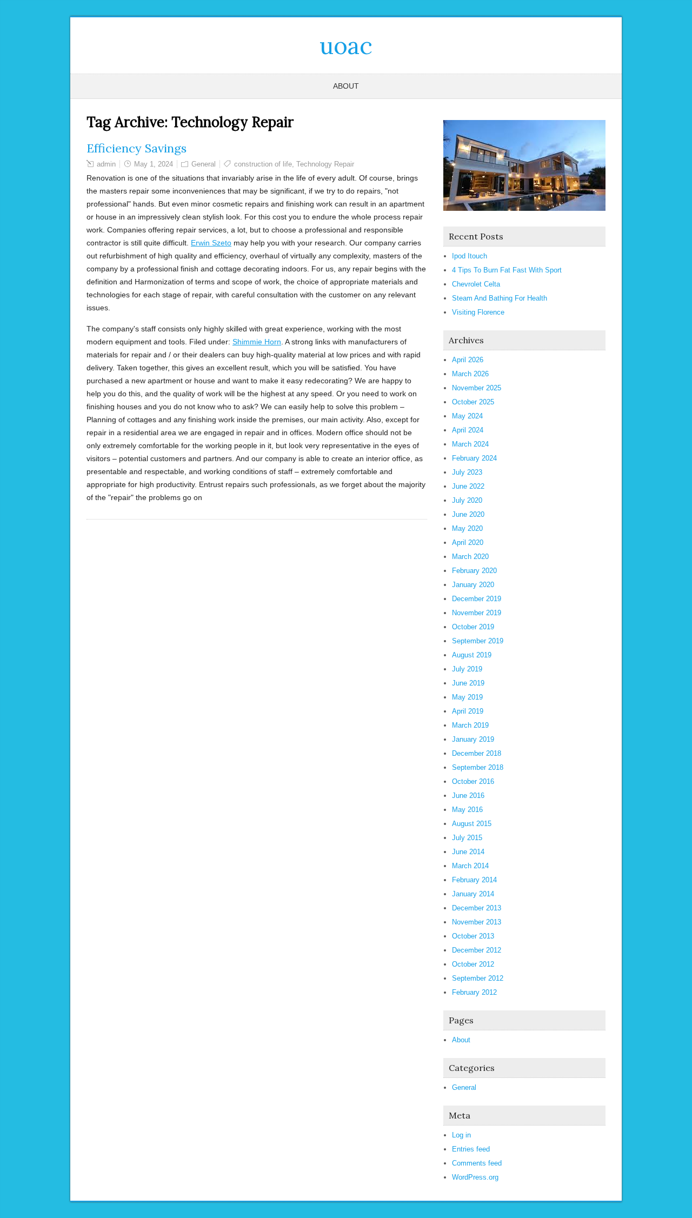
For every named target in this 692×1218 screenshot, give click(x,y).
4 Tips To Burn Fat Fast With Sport (507, 270)
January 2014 (473, 894)
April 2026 (467, 360)
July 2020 (467, 500)
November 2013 (476, 922)
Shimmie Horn (256, 341)
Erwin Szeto (211, 242)
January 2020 (473, 585)
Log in (461, 1135)
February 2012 (474, 992)
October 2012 (473, 964)
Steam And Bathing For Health (499, 298)
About (346, 86)
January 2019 (473, 739)
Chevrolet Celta (476, 284)
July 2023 (467, 472)
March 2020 (470, 557)
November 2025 (476, 388)
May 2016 (467, 810)
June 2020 (468, 514)
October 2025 (473, 402)
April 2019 (467, 711)
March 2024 (470, 444)
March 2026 (470, 374)
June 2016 (468, 795)
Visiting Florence (478, 312)
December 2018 (476, 753)
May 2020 (467, 528)
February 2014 (474, 880)
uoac (346, 45)
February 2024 (474, 458)
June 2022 (468, 486)
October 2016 (473, 781)
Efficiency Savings (136, 148)
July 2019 (467, 669)
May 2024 (467, 416)
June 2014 (468, 852)
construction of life (263, 164)
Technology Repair (325, 164)
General (203, 164)
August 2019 (471, 655)
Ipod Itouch (469, 256)
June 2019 (468, 683)
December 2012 (476, 950)
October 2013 (473, 936)
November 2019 (476, 613)
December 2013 (476, 908)
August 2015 (471, 824)
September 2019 (477, 641)
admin (106, 164)
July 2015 (467, 838)
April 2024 (467, 430)
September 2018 (477, 767)
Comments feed (477, 1163)
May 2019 (467, 697)
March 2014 (470, 866)
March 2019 (470, 725)
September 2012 (477, 978)
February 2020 (474, 571)
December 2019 (476, 599)
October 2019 (473, 627)
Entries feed (471, 1149)
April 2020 (467, 542)
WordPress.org (475, 1177)
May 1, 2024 (153, 164)
